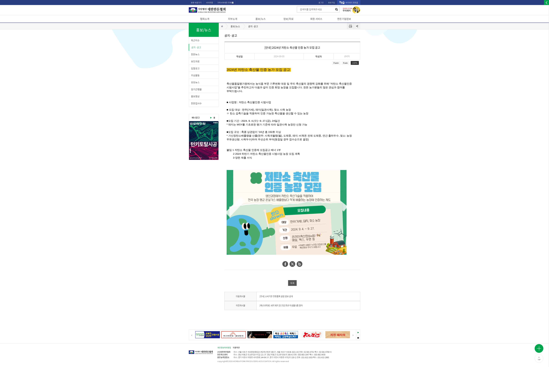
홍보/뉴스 (260, 19)
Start (210, 117)
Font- (345, 63)
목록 (292, 283)
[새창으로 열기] (204, 140)
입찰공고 (195, 68)
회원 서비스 (316, 19)
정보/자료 (288, 19)
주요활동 (195, 75)
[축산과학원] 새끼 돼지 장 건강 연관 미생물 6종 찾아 (281, 305)
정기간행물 (196, 89)
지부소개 (232, 19)
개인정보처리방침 (224, 347)
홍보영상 (195, 96)
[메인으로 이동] (203, 350)
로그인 (321, 2)
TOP (539, 359)
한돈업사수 (196, 103)
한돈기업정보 (344, 19)
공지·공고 (196, 47)
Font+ (336, 63)
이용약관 (236, 347)
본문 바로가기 (196, 2)
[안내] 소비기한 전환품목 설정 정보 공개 (276, 296)
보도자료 (195, 61)
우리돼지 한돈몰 (352, 2)
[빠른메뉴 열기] (539, 348)
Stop (214, 117)
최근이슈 (195, 40)
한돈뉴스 (195, 54)
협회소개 (204, 19)
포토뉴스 (195, 82)
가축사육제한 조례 (224, 2)
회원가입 (331, 2)
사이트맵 (209, 2)
